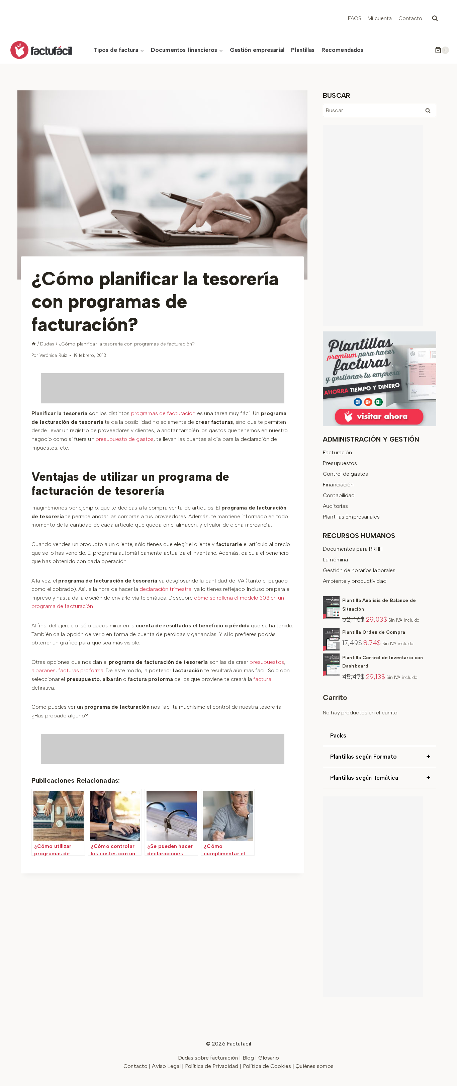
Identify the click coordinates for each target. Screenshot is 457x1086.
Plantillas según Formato (380, 757)
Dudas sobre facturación (208, 1058)
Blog (248, 1058)
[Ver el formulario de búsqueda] (435, 18)
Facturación (337, 452)
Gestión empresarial (257, 50)
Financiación (338, 484)
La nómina (335, 559)
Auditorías (335, 506)
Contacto (410, 18)
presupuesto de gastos (125, 439)
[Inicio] (33, 343)
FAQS (354, 18)
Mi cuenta (380, 18)
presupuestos (267, 662)
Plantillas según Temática (380, 778)
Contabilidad (339, 495)
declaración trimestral (166, 589)
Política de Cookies (267, 1066)
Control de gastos (345, 474)
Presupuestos (340, 463)
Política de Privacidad (212, 1066)
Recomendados (342, 50)
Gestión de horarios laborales (359, 570)
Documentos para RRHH (352, 549)
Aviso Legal (167, 1066)
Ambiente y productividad (354, 581)
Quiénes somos (314, 1066)
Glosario (268, 1058)
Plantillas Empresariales (351, 517)
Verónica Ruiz (53, 355)
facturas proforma (80, 670)
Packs (338, 735)
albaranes (43, 670)
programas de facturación (163, 413)
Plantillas (302, 50)
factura (262, 679)
